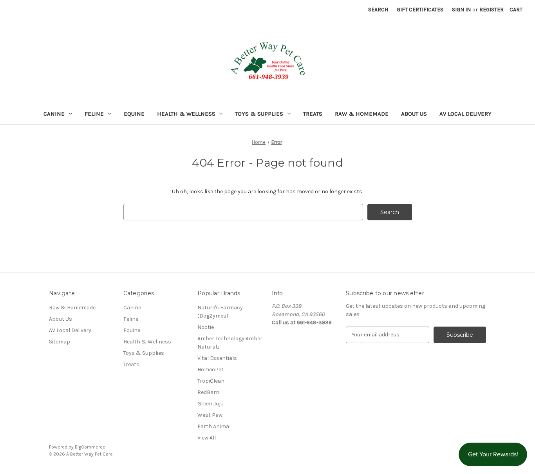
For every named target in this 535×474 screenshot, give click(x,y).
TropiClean (210, 381)
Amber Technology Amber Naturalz (229, 342)
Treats (312, 113)
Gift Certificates (420, 9)
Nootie (205, 327)
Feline (94, 113)
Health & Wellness (186, 113)
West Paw (209, 415)
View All (206, 437)
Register (491, 9)
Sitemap (59, 341)
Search (378, 9)
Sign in (461, 9)
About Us (414, 113)
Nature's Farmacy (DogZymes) (220, 311)
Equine (134, 113)
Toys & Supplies (259, 113)
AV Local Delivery (465, 113)
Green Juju (210, 403)
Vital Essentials (217, 358)
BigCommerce (90, 447)
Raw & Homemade (362, 113)
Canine (54, 113)
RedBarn (208, 392)
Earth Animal (214, 426)
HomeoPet (210, 369)
